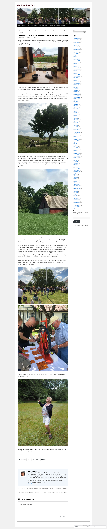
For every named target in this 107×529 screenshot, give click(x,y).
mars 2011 (76, 180)
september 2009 (77, 205)
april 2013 (76, 146)
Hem (19, 25)
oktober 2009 (76, 203)
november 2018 (77, 94)
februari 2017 (76, 115)
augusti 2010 (76, 189)
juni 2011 (76, 175)
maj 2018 (76, 102)
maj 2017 (76, 112)
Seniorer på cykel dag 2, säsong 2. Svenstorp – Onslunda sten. (43, 35)
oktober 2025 (76, 39)
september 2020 (77, 76)
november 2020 (77, 74)
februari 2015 (76, 128)
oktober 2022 (76, 62)
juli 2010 (76, 191)
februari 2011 (76, 181)
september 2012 (77, 156)
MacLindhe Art (45, 25)
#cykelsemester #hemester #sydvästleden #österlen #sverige (55, 488)
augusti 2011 (76, 173)
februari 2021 (76, 73)
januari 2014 (76, 136)
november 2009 (77, 202)
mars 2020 (76, 79)
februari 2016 (76, 119)
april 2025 (76, 43)
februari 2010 (76, 198)
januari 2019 (76, 91)
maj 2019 (76, 88)
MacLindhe (33, 37)
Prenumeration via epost (79, 211)
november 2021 (77, 69)
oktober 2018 (76, 95)
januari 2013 (76, 150)
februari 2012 (76, 164)
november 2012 (77, 153)
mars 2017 (76, 114)
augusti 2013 (76, 140)
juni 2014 (76, 133)
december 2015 (77, 122)
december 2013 (77, 137)
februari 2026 (76, 36)
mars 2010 (76, 196)
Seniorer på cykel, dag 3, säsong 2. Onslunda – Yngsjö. (56, 30)
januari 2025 (76, 46)
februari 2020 (76, 80)
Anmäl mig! (76, 221)
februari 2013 (76, 149)
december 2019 (77, 81)
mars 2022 (76, 64)
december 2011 (77, 167)
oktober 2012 (76, 154)
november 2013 (77, 139)
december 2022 (77, 59)
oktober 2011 (76, 170)
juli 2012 (76, 159)
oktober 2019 (76, 84)
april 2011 (76, 178)
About (23, 25)
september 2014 (77, 132)
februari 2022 (76, 66)
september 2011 (77, 171)
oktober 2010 (76, 187)
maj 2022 (76, 63)
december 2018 (77, 93)
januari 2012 (76, 166)
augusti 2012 (76, 157)
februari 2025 (76, 45)
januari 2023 (76, 57)
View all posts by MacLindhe (35, 483)
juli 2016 (76, 118)
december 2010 (77, 184)
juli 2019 (76, 86)
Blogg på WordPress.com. (85, 525)
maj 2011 (76, 177)
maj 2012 (76, 161)
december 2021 (77, 67)
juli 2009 (76, 208)
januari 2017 (76, 116)
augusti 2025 (76, 42)
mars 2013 (76, 147)
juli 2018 (76, 100)
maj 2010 (76, 194)
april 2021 (76, 72)
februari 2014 (76, 135)
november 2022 (77, 60)
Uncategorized (33, 488)
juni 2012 (76, 160)
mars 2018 (76, 104)
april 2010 (76, 195)
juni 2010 (76, 192)
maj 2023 (76, 55)
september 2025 (77, 41)
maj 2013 (76, 144)
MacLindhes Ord (26, 5)
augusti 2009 (76, 206)
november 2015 (77, 123)
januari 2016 (76, 121)
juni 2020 (76, 77)
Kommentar (62, 516)
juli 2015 (76, 125)
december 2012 (77, 152)
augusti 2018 (76, 98)
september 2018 (77, 97)
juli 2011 (76, 174)
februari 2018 (76, 105)
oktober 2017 (76, 109)
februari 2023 (76, 56)
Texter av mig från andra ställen (33, 25)
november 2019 (77, 83)
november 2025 (77, 38)
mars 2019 (76, 90)
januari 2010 (76, 199)
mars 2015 (76, 126)
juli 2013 (76, 142)
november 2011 (77, 168)
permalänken (25, 489)
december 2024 (77, 48)
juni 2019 (76, 87)
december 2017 (77, 108)
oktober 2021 (76, 70)
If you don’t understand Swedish (57, 25)
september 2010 (77, 188)
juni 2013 (76, 143)
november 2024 (77, 49)
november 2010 (77, 185)
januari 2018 (76, 107)
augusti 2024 (76, 52)
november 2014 (77, 130)
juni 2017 (76, 111)
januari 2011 (76, 182)
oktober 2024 (76, 50)
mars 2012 (76, 163)
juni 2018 (76, 101)
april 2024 (76, 53)
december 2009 (77, 201)
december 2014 (77, 129)
